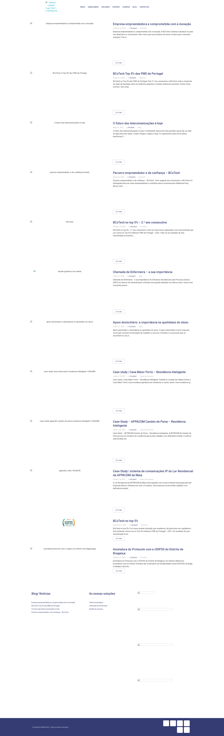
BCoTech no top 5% (125, 521)
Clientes (126, 7)
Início (82, 7)
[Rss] (187, 730)
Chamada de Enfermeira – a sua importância (142, 272)
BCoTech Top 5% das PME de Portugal (138, 73)
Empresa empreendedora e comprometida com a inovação (152, 24)
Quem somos (93, 7)
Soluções (105, 7)
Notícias (143, 28)
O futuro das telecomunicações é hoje (138, 123)
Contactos (144, 7)
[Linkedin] (180, 723)
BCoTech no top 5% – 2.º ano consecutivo (140, 222)
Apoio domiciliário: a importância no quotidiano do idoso (150, 322)
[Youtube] (180, 730)
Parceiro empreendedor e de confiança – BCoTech (146, 173)
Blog (135, 7)
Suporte (116, 7)
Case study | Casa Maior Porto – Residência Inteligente (149, 372)
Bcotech (134, 28)
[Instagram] (187, 723)
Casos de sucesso (146, 376)
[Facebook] (166, 723)
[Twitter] (173, 723)
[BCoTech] (51, 7)
